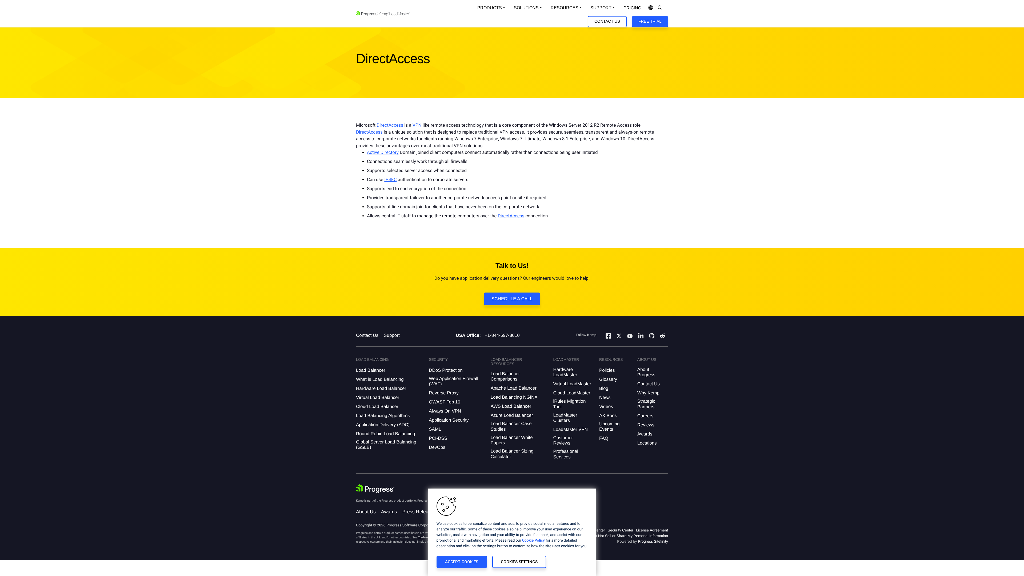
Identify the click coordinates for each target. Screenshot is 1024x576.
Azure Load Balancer (512, 415)
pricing (632, 8)
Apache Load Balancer (514, 388)
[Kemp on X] (619, 336)
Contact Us (607, 21)
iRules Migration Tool (569, 404)
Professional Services (565, 454)
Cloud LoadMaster (571, 392)
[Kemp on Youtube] (630, 337)
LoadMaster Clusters (565, 418)
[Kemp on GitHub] (651, 336)
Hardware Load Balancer (381, 388)
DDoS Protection (446, 370)
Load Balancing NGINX (514, 397)
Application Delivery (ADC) (383, 424)
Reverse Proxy (443, 392)
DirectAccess (390, 125)
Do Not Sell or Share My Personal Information (630, 536)
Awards (644, 434)
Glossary (608, 379)
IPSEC (390, 179)
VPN (417, 125)
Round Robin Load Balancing (385, 433)
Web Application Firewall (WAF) (453, 381)
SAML (435, 429)
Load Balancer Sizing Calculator (512, 454)
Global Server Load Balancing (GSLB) (386, 444)
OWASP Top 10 (444, 402)
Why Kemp (648, 392)
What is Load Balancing (380, 379)
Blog (603, 388)
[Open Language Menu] (650, 8)
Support (600, 8)
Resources (564, 8)
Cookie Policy (533, 540)
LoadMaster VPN (570, 429)
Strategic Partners (646, 404)
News (605, 397)
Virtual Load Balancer (377, 397)
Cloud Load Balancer (377, 406)
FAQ (603, 438)
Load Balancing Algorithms (383, 415)
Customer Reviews (563, 440)
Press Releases (419, 511)
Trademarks (425, 537)
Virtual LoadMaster (572, 383)
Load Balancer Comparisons (505, 376)
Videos (606, 406)
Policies (607, 370)
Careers (645, 415)
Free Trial (649, 21)
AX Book (608, 415)
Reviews (645, 424)
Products (489, 8)
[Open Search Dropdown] (660, 8)
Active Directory (383, 152)
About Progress (646, 372)
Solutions (526, 8)
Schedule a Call (512, 298)
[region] (512, 532)
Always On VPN (445, 411)
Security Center (620, 530)
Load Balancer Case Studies (511, 426)
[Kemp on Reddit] (662, 336)
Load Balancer (370, 370)
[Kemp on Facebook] (608, 337)
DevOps (437, 447)
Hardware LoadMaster (565, 372)
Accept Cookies (461, 561)
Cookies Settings (519, 561)
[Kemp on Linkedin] (640, 337)
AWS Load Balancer (511, 406)
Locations (647, 443)
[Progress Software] (375, 488)
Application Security (449, 420)
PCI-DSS (438, 438)
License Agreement (652, 530)
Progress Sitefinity (653, 541)
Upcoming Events (609, 426)
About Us (366, 511)
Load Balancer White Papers (512, 440)
